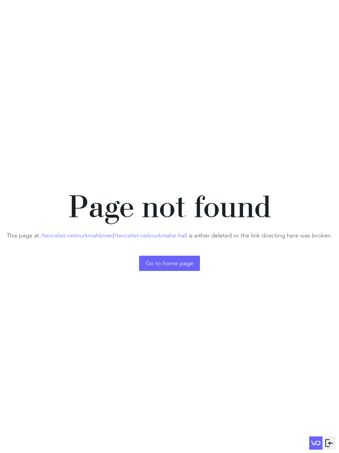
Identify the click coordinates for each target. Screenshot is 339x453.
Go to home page (169, 263)
